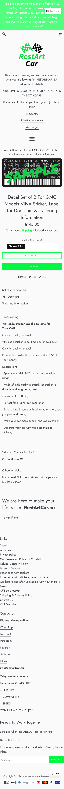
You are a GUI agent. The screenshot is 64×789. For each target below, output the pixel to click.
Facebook (5, 634)
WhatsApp (32, 114)
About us (5, 550)
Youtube (5, 654)
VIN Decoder (8, 604)
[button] (53, 11)
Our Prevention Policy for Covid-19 (21, 559)
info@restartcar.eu (32, 120)
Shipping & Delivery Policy (16, 595)
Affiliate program (10, 591)
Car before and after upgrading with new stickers (30, 582)
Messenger (32, 127)
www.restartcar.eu (31, 776)
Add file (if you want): (32, 240)
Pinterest (5, 648)
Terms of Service (10, 568)
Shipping (27, 230)
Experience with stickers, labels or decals (25, 577)
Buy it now (32, 266)
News (3, 586)
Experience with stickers (14, 573)
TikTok (3, 661)
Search (4, 545)
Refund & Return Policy (14, 564)
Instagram (6, 641)
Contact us (6, 600)
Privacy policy (8, 555)
